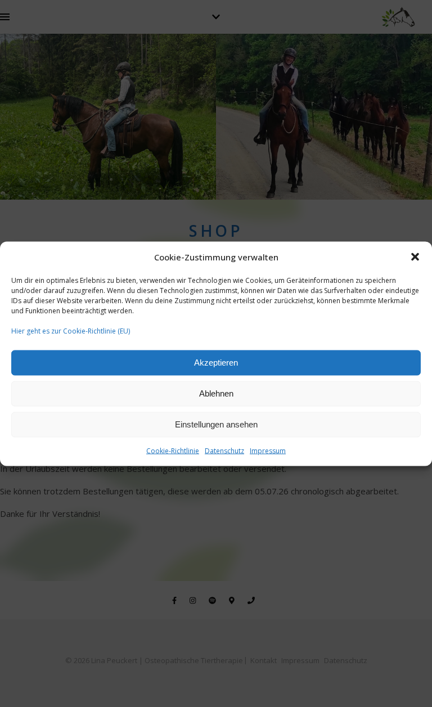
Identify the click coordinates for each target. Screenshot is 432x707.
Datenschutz (224, 450)
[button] (415, 257)
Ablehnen (216, 393)
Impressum (268, 450)
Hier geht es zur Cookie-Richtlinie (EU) (70, 330)
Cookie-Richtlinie (172, 450)
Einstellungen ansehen (216, 424)
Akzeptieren (216, 362)
